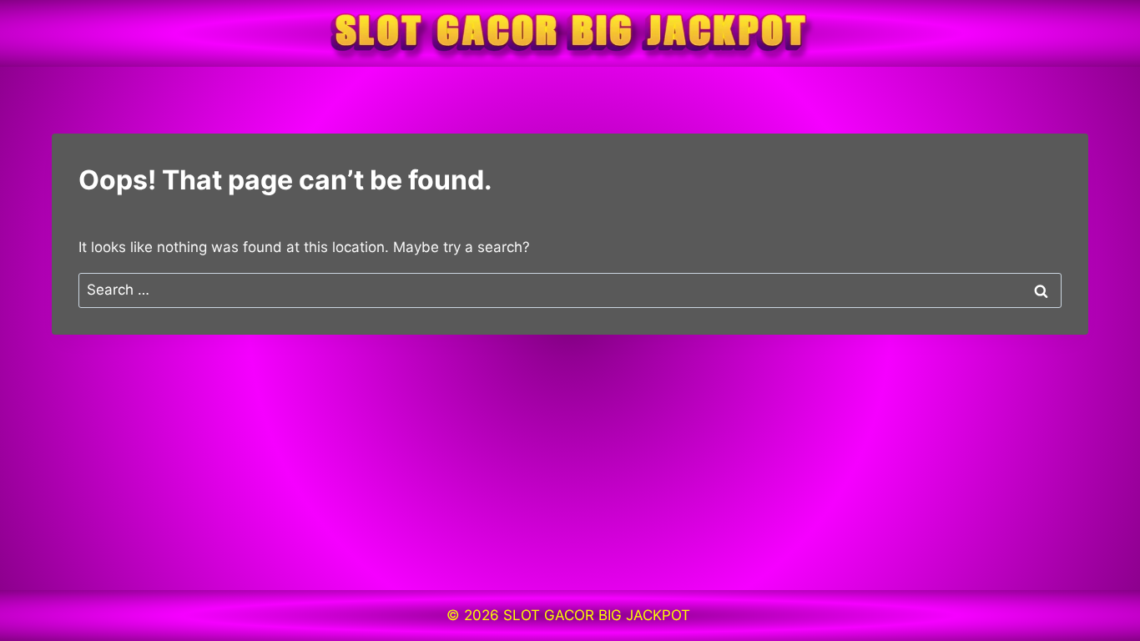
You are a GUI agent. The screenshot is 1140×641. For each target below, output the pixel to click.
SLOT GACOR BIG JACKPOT (598, 615)
